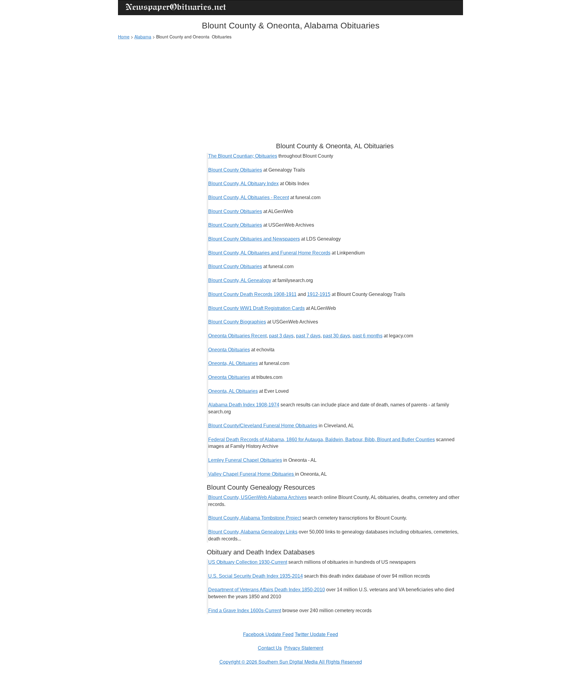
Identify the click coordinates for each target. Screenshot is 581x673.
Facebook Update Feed (268, 634)
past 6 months (367, 335)
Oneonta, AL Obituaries (233, 363)
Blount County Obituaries (235, 169)
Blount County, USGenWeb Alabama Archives (257, 497)
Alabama (142, 37)
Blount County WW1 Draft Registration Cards (256, 308)
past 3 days (281, 335)
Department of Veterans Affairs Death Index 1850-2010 (266, 589)
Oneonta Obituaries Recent (237, 335)
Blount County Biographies (237, 321)
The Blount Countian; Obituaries (242, 156)
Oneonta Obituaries (229, 349)
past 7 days (308, 335)
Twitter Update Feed (316, 634)
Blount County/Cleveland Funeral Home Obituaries (262, 425)
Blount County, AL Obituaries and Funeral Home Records (269, 252)
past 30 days (336, 335)
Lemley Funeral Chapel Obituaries (245, 460)
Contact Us (270, 647)
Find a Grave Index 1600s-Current (244, 610)
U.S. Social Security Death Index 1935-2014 (255, 576)
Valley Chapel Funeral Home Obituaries (251, 474)
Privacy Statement (303, 647)
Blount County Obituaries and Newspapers (254, 238)
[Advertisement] (290, 88)
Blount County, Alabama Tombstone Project (254, 517)
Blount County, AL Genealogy (239, 280)
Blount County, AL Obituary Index (243, 183)
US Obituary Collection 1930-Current (247, 562)
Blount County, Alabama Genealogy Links (252, 531)
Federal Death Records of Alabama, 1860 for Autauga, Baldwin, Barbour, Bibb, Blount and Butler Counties (321, 439)
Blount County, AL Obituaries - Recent (248, 197)
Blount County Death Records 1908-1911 (252, 294)
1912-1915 (318, 294)
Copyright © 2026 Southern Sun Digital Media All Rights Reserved (290, 661)
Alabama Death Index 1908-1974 (243, 404)
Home (124, 37)
